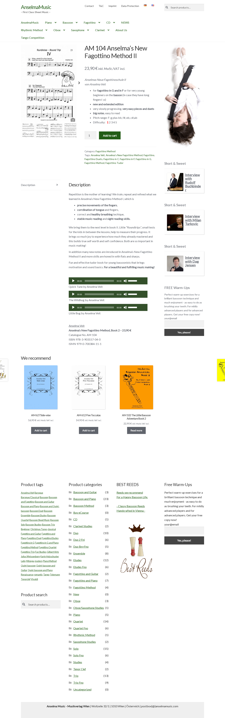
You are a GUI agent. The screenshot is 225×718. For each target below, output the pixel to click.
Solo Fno (78, 655)
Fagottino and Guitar (31, 533)
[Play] (73, 281)
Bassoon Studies (33, 524)
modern (39, 561)
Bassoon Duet (36, 510)
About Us (121, 30)
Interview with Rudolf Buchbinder (193, 182)
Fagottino (90, 22)
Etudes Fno (80, 567)
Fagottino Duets (93, 159)
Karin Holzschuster (49, 556)
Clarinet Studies (82, 526)
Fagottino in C (111, 159)
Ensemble (79, 553)
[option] (49, 84)
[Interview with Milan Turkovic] (175, 222)
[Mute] (125, 281)
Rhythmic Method (32, 30)
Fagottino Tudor (114, 162)
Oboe (56, 30)
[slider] (133, 280)
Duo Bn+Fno (81, 546)
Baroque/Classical (30, 497)
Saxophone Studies (84, 641)
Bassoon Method (83, 505)
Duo (75, 533)
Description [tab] (28, 185)
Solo (76, 648)
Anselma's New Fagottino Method (124, 155)
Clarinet (100, 30)
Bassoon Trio (48, 524)
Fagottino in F (127, 159)
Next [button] (79, 84)
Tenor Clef (79, 669)
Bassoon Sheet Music (39, 520)
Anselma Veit (98, 155)
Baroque (38, 492)
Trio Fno (78, 682)
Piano (48, 22)
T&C (101, 5)
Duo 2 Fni (79, 539)
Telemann (55, 574)
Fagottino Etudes (50, 538)
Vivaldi (34, 579)
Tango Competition (32, 37)
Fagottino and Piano (85, 580)
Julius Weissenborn (30, 556)
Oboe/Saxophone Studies (88, 607)
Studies (77, 662)
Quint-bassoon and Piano (40, 570)
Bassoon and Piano (30, 506)
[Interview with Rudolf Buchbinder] (175, 182)
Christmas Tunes (38, 529)
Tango (46, 574)
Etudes (77, 560)
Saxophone (77, 30)
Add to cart (110, 135)
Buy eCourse (81, 512)
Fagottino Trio (28, 551)
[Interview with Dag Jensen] (175, 263)
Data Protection (130, 5)
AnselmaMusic (36, 7)
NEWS (125, 22)
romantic (38, 574)
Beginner (25, 529)
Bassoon (68, 22)
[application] (108, 280)
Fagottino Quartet (47, 547)
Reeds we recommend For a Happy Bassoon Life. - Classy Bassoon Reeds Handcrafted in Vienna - (132, 501)
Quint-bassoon (28, 565)
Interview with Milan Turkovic (193, 220)
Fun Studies (40, 551)
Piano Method (50, 561)
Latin (23, 561)
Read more (136, 430)
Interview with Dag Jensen (192, 261)
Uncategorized (82, 689)
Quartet (78, 621)
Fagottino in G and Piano (47, 542)
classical (52, 529)
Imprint (112, 5)
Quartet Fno (80, 628)
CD (108, 22)
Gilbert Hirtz (53, 551)
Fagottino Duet (34, 538)
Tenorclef (25, 579)
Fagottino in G (143, 159)
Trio (75, 675)
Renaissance (27, 574)
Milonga (30, 561)
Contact (89, 5)
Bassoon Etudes (39, 515)
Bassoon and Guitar (44, 501)
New (76, 594)
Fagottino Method (105, 151)
